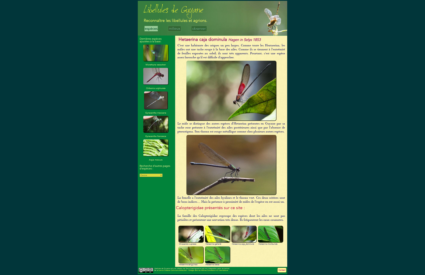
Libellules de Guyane (173, 10)
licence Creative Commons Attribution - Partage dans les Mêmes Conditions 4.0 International (193, 270)
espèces (151, 28)
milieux (174, 28)
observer (199, 28)
